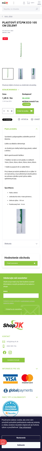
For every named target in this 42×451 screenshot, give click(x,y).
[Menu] (39, 3)
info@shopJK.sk (12, 341)
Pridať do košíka (22, 111)
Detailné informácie (9, 89)
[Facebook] (4, 352)
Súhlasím (21, 445)
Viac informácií (25, 427)
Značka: (6, 32)
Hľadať (37, 9)
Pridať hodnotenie (12, 263)
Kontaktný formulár (13, 360)
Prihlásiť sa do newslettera (14, 309)
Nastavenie (21, 438)
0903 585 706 (11, 346)
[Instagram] (10, 352)
